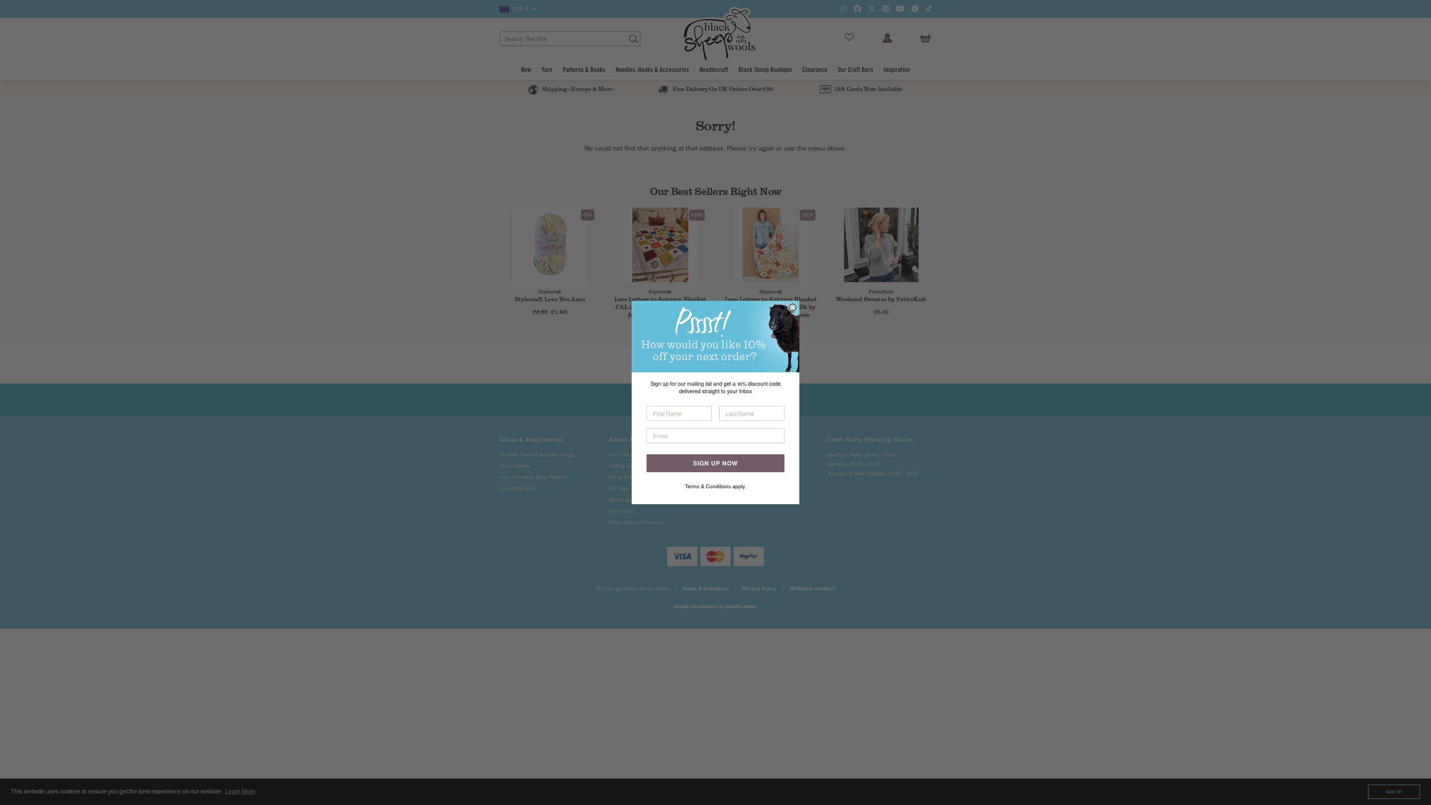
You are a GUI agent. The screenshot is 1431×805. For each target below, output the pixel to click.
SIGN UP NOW (715, 463)
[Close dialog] (792, 307)
